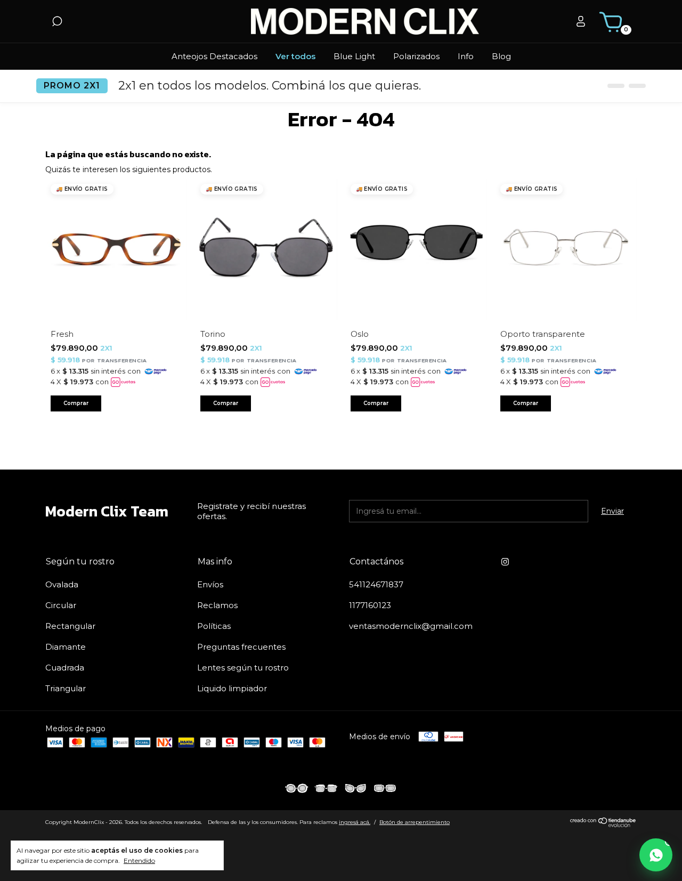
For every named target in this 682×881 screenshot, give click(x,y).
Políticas (214, 626)
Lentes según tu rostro (243, 667)
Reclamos (217, 605)
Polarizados (416, 56)
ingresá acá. (354, 822)
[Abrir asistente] (655, 854)
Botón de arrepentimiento (414, 822)
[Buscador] (57, 23)
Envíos (210, 584)
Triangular (65, 688)
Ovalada (61, 584)
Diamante (65, 647)
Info (466, 56)
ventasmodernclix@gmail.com (411, 626)
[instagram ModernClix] (505, 561)
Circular (60, 605)
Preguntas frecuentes (241, 647)
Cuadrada (64, 667)
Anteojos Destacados (214, 56)
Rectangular (70, 626)
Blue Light (354, 56)
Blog (501, 56)
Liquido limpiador (232, 688)
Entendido (139, 860)
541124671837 (376, 584)
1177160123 (370, 605)
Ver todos (295, 56)
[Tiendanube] (603, 824)
